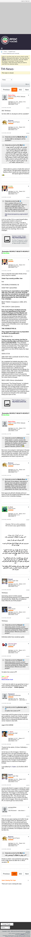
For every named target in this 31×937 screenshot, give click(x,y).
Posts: (20, 101)
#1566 (27, 475)
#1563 (27, 197)
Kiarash (10, 579)
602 (20, 90)
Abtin (9, 607)
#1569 (27, 618)
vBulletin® (22, 934)
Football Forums (11, 51)
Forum (5, 51)
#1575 (27, 849)
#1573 (27, 785)
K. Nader (13, 766)
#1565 (27, 434)
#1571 (27, 703)
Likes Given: (11, 104)
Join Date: (10, 101)
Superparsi (11, 694)
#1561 (27, 108)
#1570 (27, 656)
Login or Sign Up (25, 1)
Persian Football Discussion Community (11, 53)
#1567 (27, 519)
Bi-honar (10, 120)
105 (14, 90)
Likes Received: (12, 103)
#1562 (27, 133)
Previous (6, 90)
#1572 (27, 744)
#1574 (27, 816)
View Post (23, 145)
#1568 (27, 590)
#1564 (27, 271)
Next (27, 90)
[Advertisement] (15, 18)
